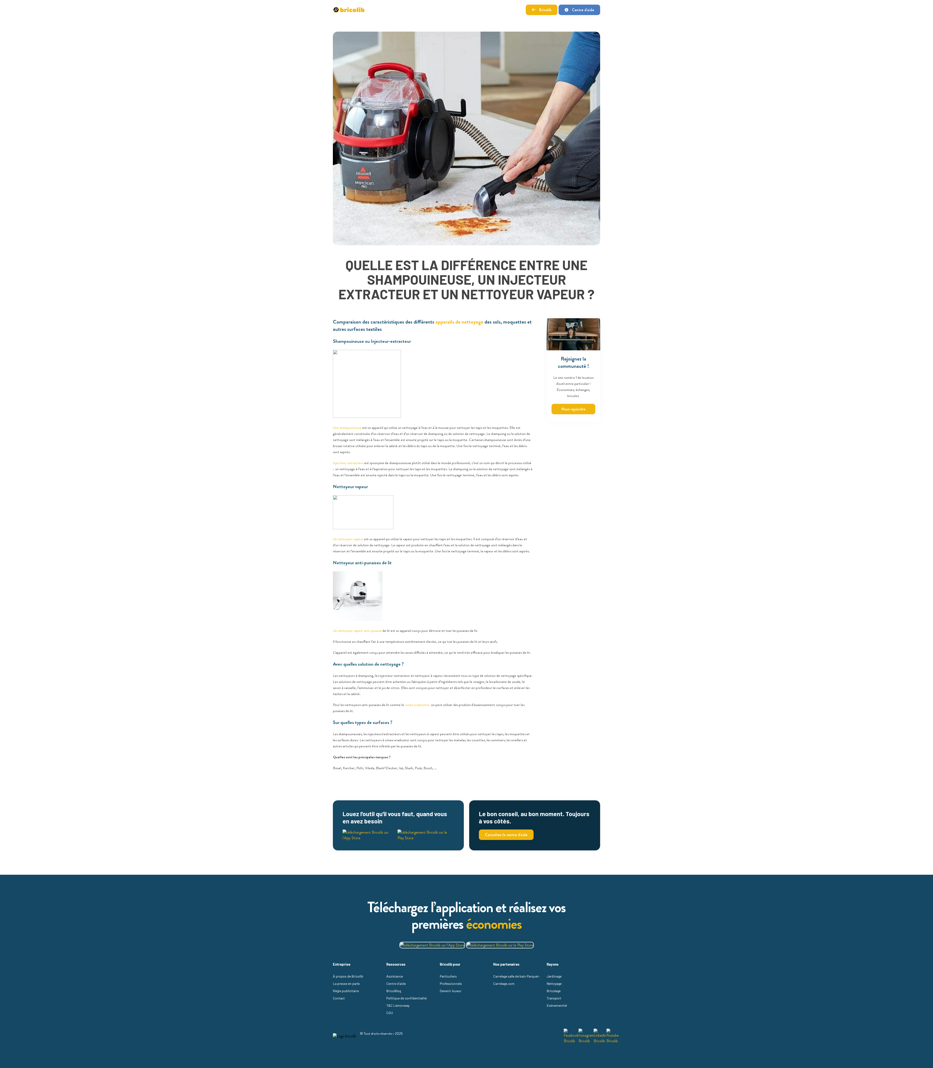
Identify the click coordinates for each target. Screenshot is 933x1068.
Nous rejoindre (573, 409)
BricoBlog (393, 991)
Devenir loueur (450, 991)
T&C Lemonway (397, 1005)
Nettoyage (554, 983)
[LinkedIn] (600, 1036)
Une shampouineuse (347, 427)
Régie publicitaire (346, 991)
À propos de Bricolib (348, 976)
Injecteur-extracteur (348, 463)
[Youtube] (612, 1036)
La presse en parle (346, 983)
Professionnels (451, 983)
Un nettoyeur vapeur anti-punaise (357, 630)
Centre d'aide (583, 10)
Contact (339, 998)
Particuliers (448, 976)
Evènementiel (557, 1005)
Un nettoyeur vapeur (348, 539)
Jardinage (554, 976)
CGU (389, 1013)
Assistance (394, 976)
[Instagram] (586, 1036)
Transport (554, 998)
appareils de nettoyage (459, 322)
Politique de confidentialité (406, 998)
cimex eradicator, (417, 704)
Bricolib (545, 10)
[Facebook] (571, 1036)
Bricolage (554, 991)
